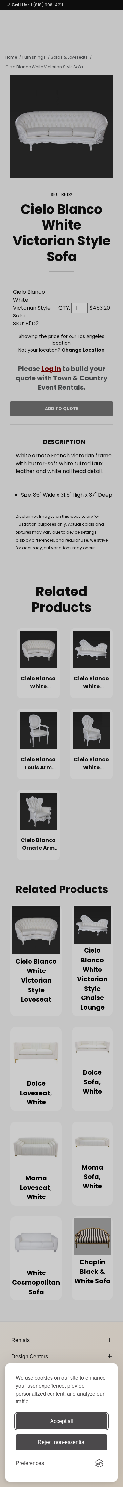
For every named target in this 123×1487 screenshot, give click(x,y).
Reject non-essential (62, 1442)
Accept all (61, 1421)
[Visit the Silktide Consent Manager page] (99, 1463)
